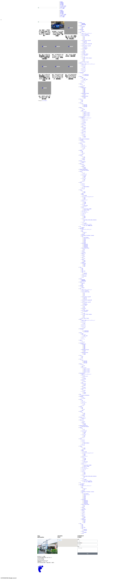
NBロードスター (87, 113)
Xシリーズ (84, 70)
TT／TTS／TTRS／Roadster (87, 314)
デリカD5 (83, 398)
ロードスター (84, 111)
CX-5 (82, 108)
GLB (82, 130)
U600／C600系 (86, 466)
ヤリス (83, 218)
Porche (80, 155)
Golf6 (85, 240)
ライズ (83, 222)
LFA (82, 356)
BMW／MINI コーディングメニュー (88, 320)
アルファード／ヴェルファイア (87, 196)
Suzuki (80, 182)
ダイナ (83, 207)
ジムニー (83, 183)
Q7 (82, 56)
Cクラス (83, 377)
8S (84, 317)
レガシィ (83, 181)
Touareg (83, 262)
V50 (82, 270)
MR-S (83, 193)
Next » (46, 100)
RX (82, 100)
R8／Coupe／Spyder (85, 318)
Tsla (80, 226)
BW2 (84, 261)
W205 (85, 122)
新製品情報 (84, 24)
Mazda (80, 107)
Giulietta (83, 31)
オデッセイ (84, 78)
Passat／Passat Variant (85, 248)
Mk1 (84, 88)
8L (84, 36)
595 (82, 27)
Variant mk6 (86, 245)
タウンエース (84, 211)
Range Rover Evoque (85, 93)
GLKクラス (84, 132)
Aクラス (83, 375)
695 (82, 28)
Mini (80, 394)
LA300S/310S (86, 74)
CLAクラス (84, 123)
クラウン (83, 201)
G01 (84, 71)
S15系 (85, 202)
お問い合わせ (62, 7)
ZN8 (84, 192)
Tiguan (83, 259)
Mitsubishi (81, 139)
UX (82, 101)
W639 (85, 136)
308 (82, 152)
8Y (84, 39)
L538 (84, 94)
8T (84, 44)
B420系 (85, 532)
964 (84, 414)
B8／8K (85, 41)
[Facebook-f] (42, 575)
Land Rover (81, 86)
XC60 (83, 531)
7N (84, 254)
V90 (82, 272)
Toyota (80, 189)
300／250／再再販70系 (88, 225)
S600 (82, 77)
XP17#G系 (86, 205)
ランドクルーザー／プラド (87, 224)
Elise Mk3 (85, 106)
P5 (84, 153)
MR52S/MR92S (86, 186)
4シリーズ (83, 68)
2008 (82, 154)
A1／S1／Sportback (85, 34)
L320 (84, 97)
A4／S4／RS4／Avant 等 (86, 40)
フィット (83, 82)
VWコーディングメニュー (86, 229)
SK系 (85, 176)
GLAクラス (84, 127)
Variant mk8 (86, 247)
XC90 (83, 277)
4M (84, 313)
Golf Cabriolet (86, 237)
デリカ (83, 140)
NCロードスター (87, 114)
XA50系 (85, 195)
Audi (80, 32)
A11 (84, 258)
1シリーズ (83, 65)
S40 (82, 268)
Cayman (83, 158)
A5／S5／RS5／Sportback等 (87, 43)
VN (84, 180)
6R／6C (85, 232)
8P (84, 37)
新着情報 (83, 23)
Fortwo (83, 164)
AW (84, 233)
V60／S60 (83, 271)
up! (82, 230)
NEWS (80, 22)
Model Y (83, 227)
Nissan (80, 143)
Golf (82, 236)
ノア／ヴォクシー (85, 212)
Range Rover (84, 87)
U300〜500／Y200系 (87, 208)
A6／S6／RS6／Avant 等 (86, 45)
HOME (61, 1)
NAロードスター (87, 112)
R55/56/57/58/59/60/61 (85, 395)
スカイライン (84, 146)
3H (84, 508)
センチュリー (84, 206)
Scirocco (83, 234)
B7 (84, 249)
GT (84, 173)
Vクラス (83, 135)
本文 (78, 546)
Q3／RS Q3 (84, 308)
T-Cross (83, 255)
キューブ (83, 145)
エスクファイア (84, 456)
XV (82, 172)
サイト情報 (62, 8)
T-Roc (83, 257)
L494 (84, 98)
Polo (82, 231)
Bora (84, 264)
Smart (80, 163)
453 (84, 165)
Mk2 (84, 89)
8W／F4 (85, 42)
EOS (84, 265)
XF (82, 84)
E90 (84, 67)
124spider (83, 26)
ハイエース (84, 213)
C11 (84, 148)
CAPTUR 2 (84, 161)
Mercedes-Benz (82, 116)
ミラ (82, 73)
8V (84, 38)
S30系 (85, 203)
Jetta (84, 266)
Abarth (80, 25)
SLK (82, 126)
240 (82, 151)
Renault (80, 160)
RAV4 (83, 194)
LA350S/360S (86, 75)
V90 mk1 (85, 273)
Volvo (80, 267)
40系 (84, 198)
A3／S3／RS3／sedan (85, 35)
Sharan (83, 253)
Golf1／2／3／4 (86, 238)
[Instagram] (45, 575)
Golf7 (85, 241)
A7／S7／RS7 (84, 305)
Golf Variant (84, 243)
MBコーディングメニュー (86, 117)
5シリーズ (83, 69)
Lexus (80, 355)
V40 (82, 269)
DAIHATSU (81, 72)
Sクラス (83, 124)
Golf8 (85, 242)
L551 (84, 95)
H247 (85, 129)
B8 (84, 250)
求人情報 (61, 13)
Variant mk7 (86, 246)
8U (84, 53)
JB (84, 85)
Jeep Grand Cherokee (85, 170)
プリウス (83, 215)
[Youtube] (48, 575)
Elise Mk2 (85, 105)
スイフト (83, 184)
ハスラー (83, 185)
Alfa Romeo (81, 29)
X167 (85, 134)
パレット (83, 187)
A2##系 (85, 223)
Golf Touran (84, 252)
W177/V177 (86, 376)
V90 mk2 (85, 274)
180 (82, 400)
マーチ (83, 149)
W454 (85, 168)
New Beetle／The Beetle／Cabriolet (88, 235)
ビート (83, 81)
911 (82, 156)
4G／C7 (85, 46)
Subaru (80, 171)
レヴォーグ (84, 178)
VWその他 (84, 263)
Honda (80, 76)
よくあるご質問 (63, 6)
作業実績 (61, 2)
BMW (80, 319)
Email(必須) (80, 542)
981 (84, 159)
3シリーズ (83, 66)
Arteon (83, 507)
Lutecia (83, 162)
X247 (85, 131)
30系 (84, 197)
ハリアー (83, 214)
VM (84, 177)
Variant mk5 (86, 244)
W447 (85, 137)
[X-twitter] (39, 575)
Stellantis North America (83, 169)
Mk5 (84, 92)
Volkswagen (81, 228)
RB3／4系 (85, 79)
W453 (85, 167)
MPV (82, 110)
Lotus (80, 102)
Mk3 (84, 90)
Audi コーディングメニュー (87, 33)
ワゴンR (83, 188)
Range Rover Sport (85, 96)
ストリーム (84, 80)
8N (84, 59)
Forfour (83, 166)
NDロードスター (87, 115)
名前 (78, 539)
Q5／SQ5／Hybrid (85, 54)
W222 (85, 125)
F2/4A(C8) (85, 55)
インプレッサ (84, 174)
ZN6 (84, 191)
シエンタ (83, 204)
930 (84, 413)
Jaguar (80, 83)
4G (84, 50)
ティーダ (83, 147)
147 (82, 30)
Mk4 (84, 91)
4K (84, 307)
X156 (85, 128)
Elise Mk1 (85, 104)
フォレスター (84, 175)
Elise (82, 103)
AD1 (84, 260)
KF (84, 109)
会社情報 (61, 3)
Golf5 (85, 239)
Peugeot (80, 150)
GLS (82, 133)
